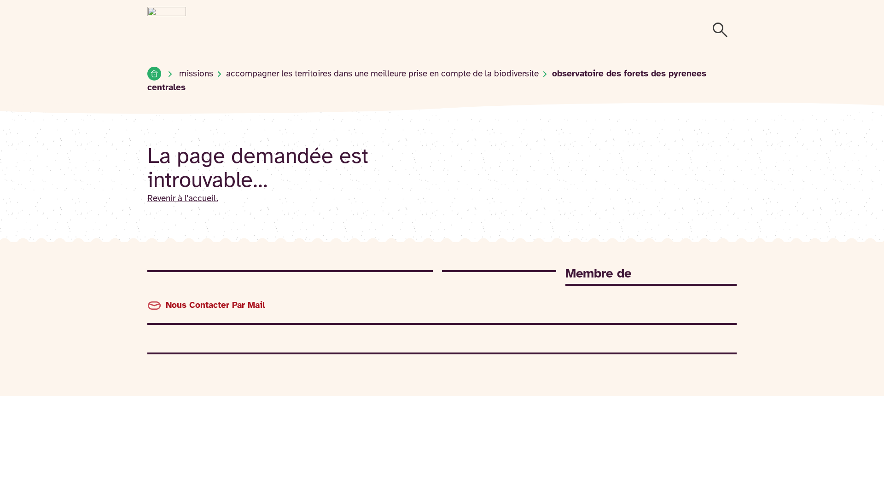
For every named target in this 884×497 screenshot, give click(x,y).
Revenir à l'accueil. (182, 198)
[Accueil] (154, 74)
